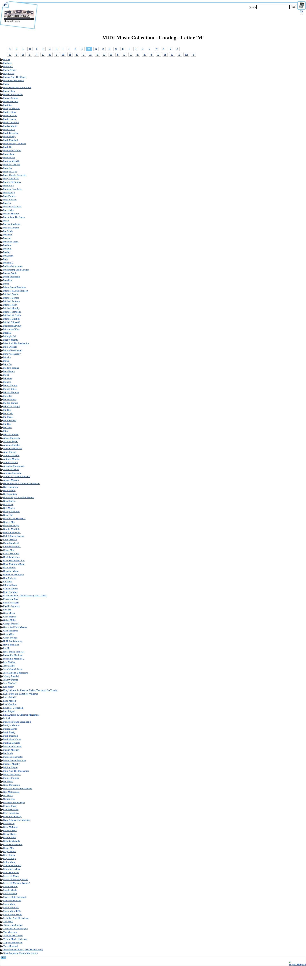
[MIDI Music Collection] (19, 29)
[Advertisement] (167, 19)
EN (301, 11)
